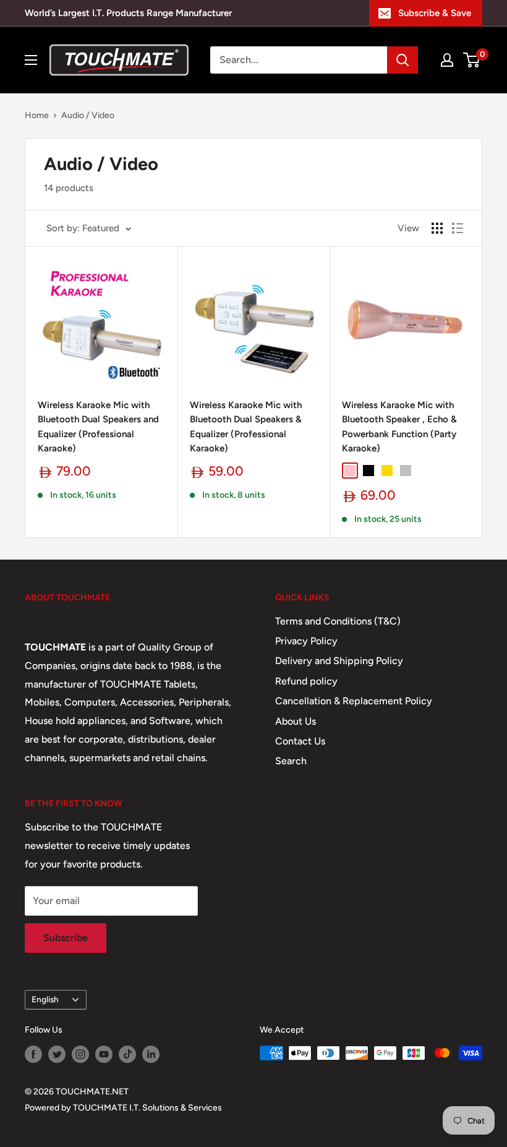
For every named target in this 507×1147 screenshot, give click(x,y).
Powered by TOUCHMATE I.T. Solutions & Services (123, 1107)
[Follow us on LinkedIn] (151, 1054)
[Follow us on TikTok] (127, 1054)
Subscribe (65, 938)
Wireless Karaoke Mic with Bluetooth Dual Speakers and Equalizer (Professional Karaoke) (98, 426)
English (45, 999)
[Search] (402, 60)
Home (37, 115)
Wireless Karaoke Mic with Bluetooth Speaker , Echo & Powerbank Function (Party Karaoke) (399, 426)
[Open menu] (31, 60)
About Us (295, 721)
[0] (472, 60)
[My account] (447, 60)
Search (291, 761)
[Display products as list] (457, 228)
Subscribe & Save (434, 13)
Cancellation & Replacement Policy (353, 701)
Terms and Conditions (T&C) (338, 621)
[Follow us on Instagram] (80, 1054)
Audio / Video (87, 115)
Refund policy (306, 681)
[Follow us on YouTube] (104, 1054)
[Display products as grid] (437, 228)
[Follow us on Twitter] (57, 1054)
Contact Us (300, 741)
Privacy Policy (306, 641)
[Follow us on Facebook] (33, 1054)
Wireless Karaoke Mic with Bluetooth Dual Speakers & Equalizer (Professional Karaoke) (246, 426)
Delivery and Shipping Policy (339, 661)
